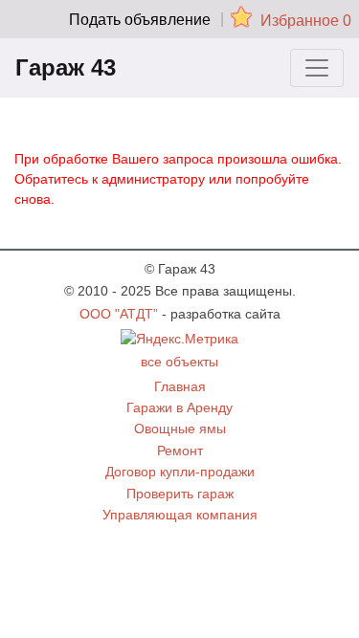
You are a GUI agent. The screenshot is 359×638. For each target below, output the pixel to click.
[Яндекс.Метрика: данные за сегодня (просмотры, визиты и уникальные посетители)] (179, 339)
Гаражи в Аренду (179, 407)
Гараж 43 (65, 67)
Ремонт (180, 450)
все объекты (179, 361)
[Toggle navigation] (317, 68)
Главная (180, 386)
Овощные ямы (180, 428)
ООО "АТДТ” (118, 313)
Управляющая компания (180, 514)
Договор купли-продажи (180, 471)
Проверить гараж (180, 493)
